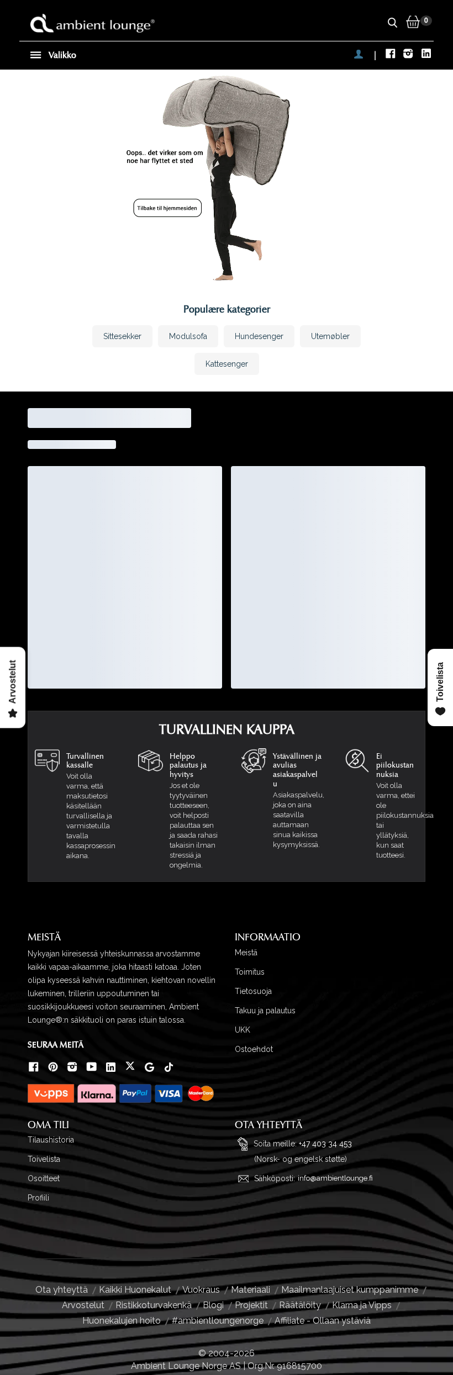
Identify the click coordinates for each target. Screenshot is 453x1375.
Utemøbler (330, 336)
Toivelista (44, 1159)
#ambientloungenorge (218, 1320)
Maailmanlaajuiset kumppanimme (349, 1289)
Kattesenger (227, 363)
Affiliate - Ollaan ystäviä (323, 1320)
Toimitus (250, 971)
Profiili (38, 1197)
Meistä (246, 952)
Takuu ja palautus (265, 1010)
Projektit (251, 1305)
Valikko (61, 55)
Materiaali (250, 1289)
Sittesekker (122, 336)
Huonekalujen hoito (121, 1320)
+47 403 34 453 (325, 1143)
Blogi (213, 1305)
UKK (242, 1029)
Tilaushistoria (51, 1139)
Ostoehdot (254, 1049)
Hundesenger (259, 336)
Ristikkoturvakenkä (153, 1305)
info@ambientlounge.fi (335, 1178)
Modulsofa (188, 336)
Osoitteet (44, 1178)
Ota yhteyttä (61, 1289)
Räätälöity (300, 1305)
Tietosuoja (253, 991)
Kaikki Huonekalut (135, 1289)
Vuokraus (201, 1289)
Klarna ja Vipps (362, 1305)
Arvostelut (83, 1305)
